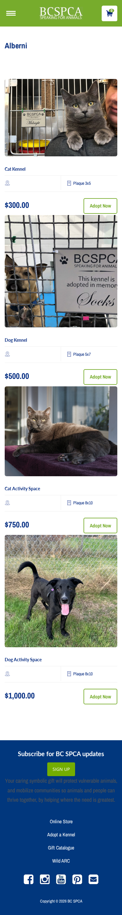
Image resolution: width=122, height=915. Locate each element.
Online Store (61, 821)
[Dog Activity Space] (61, 592)
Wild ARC (61, 860)
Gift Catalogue (61, 847)
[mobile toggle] (12, 13)
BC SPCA (75, 901)
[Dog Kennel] (61, 272)
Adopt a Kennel (61, 834)
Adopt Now (100, 205)
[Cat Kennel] (61, 119)
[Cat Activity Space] (61, 432)
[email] (94, 882)
